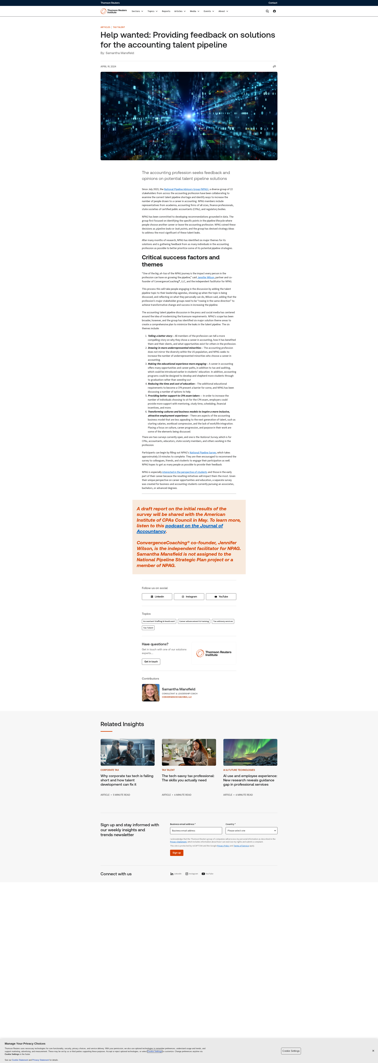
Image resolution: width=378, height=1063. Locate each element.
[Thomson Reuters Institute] (114, 11)
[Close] (373, 1050)
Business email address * (183, 824)
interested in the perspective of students (184, 472)
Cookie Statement (20, 1060)
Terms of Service (241, 845)
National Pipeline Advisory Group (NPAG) (186, 189)
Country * (231, 824)
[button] (137, 11)
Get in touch (151, 661)
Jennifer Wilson (205, 277)
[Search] (267, 11)
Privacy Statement (178, 841)
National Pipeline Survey (203, 452)
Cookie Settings (155, 1051)
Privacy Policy (223, 845)
